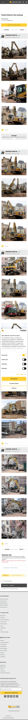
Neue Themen (3, 621)
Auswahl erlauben (14, 383)
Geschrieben (12, 37)
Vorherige (6, 29)
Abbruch (2, 640)
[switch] (24, 359)
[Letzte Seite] (26, 30)
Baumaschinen (3, 646)
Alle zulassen (14, 378)
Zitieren (6, 130)
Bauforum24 (15, 2)
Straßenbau (2, 656)
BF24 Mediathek (3, 603)
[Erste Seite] (2, 30)
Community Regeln (4, 632)
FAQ (1, 630)
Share (6, 575)
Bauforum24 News (4, 599)
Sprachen (8, 716)
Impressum (2, 670)
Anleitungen (3, 627)
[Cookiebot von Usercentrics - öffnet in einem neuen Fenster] (20, 331)
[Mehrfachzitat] (3, 130)
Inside (1, 625)
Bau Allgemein (3, 644)
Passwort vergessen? (4, 619)
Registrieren (2, 615)
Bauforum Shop (3, 607)
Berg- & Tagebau (3, 648)
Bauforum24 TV (3, 601)
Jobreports (2, 654)
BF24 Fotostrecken (4, 605)
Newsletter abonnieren (11, 692)
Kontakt (2, 668)
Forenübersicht (3, 623)
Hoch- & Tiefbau (3, 650)
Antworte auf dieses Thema (14, 25)
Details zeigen (19, 374)
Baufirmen (10, 20)
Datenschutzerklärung (5, 672)
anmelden (4, 559)
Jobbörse (2, 652)
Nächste (22, 29)
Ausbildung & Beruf (4, 642)
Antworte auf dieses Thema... (11, 567)
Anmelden (2, 617)
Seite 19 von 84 (14, 29)
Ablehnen (14, 388)
